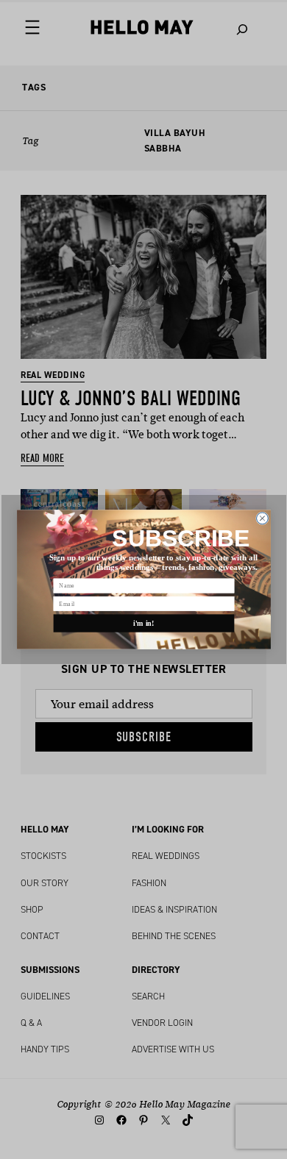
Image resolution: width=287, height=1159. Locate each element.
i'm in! (144, 623)
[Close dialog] (262, 518)
